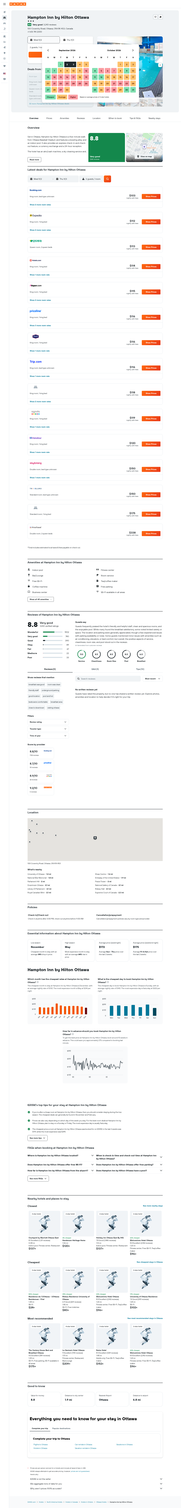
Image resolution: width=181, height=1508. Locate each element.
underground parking (50, 690)
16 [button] (67, 77)
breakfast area (56, 702)
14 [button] (54, 77)
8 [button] (60, 70)
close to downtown (36, 708)
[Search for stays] (4, 17)
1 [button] (60, 64)
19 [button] (86, 77)
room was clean (54, 684)
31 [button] (133, 89)
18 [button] (80, 77)
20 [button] (48, 83)
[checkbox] (41, 753)
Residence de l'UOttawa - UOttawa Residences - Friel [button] (44, 1297)
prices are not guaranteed (80, 1471)
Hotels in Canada (71, 1502)
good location (34, 696)
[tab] (50, 669)
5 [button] (86, 64)
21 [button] (54, 83)
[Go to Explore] (4, 53)
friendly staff (34, 690)
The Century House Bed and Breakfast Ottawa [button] (41, 1351)
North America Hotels (54, 1502)
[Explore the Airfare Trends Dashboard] (4, 41)
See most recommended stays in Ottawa (145, 1318)
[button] (4, 4)
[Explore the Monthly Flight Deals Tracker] (4, 47)
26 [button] (86, 83)
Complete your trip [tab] (40, 1428)
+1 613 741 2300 (35, 31)
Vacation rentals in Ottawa (85, 1448)
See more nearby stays (153, 1206)
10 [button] (73, 70)
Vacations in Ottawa (124, 1444)
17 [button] (73, 77)
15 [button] (61, 77)
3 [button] (73, 64)
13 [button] (48, 77)
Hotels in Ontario (87, 1502)
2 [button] (67, 64)
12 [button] (86, 70)
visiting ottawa (53, 708)
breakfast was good (36, 684)
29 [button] (60, 89)
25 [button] (80, 83)
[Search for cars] (4, 23)
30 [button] (67, 89)
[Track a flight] (4, 58)
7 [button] (54, 70)
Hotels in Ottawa (40, 1448)
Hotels (41, 1502)
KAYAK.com (32, 1502)
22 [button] (60, 83)
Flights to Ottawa (41, 1444)
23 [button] (67, 83)
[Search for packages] (4, 28)
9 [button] (67, 70)
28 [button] (54, 89)
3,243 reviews (49, 24)
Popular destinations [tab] (61, 1428)
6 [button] (48, 70)
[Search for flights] (4, 12)
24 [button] (73, 83)
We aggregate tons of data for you (46, 1483)
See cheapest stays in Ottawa (150, 1262)
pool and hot (48, 696)
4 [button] (79, 64)
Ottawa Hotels (101, 1502)
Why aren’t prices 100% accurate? (46, 1488)
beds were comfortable (38, 702)
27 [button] (48, 89)
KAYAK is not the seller (40, 1479)
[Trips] (4, 66)
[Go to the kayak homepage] (18, 4)
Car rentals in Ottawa (83, 1444)
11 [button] (80, 70)
